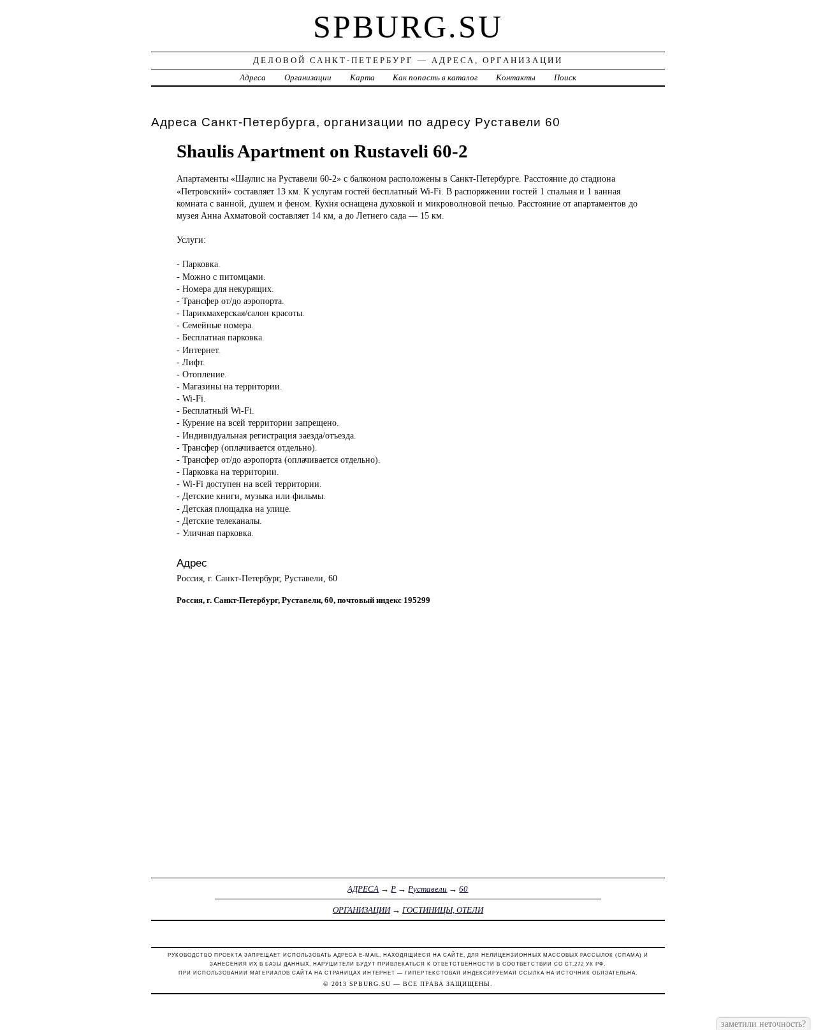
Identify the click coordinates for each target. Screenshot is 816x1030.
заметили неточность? (763, 1024)
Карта (362, 77)
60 (463, 889)
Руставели (427, 889)
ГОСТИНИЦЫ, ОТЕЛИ (442, 910)
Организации (308, 77)
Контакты (516, 77)
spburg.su (408, 27)
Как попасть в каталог (435, 77)
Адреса (253, 77)
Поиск (565, 77)
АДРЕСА (363, 889)
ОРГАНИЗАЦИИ (361, 910)
